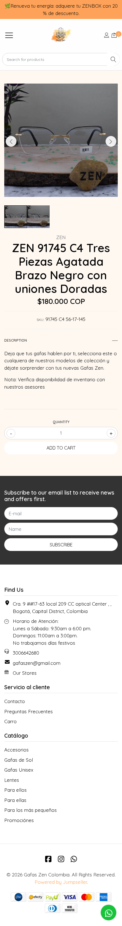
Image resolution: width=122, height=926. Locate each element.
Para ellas (15, 800)
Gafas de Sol (18, 760)
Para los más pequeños (30, 810)
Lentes (11, 780)
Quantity (61, 422)
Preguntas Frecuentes (28, 711)
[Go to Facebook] (48, 858)
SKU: (40, 320)
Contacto (14, 701)
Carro (10, 721)
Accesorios (16, 750)
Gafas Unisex (18, 770)
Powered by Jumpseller (61, 882)
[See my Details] (106, 35)
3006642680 (26, 653)
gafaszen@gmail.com (36, 663)
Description (15, 340)
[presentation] (11, 141)
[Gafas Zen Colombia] (61, 35)
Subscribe (61, 545)
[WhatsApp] (73, 858)
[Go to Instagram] (61, 858)
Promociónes (19, 820)
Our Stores (25, 673)
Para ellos (15, 790)
